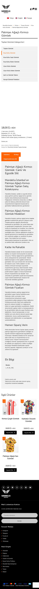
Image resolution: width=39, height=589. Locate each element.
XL (10, 368)
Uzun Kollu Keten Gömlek (11, 71)
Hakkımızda (6, 556)
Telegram (5, 533)
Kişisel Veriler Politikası (9, 561)
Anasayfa (5, 550)
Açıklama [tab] (6, 154)
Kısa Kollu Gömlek (13, 147)
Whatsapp (5, 541)
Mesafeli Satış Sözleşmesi (9, 564)
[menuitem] (10, 18)
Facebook (5, 536)
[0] (32, 9)
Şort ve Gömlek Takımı (10, 75)
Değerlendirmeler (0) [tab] (10, 159)
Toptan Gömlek (22, 147)
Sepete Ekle (9, 433)
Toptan (4, 569)
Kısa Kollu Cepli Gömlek (11, 57)
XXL (12, 368)
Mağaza (5, 553)
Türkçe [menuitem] (12, 18)
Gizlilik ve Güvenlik (8, 558)
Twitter (4, 538)
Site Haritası (6, 566)
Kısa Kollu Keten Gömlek (11, 62)
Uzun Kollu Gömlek (9, 66)
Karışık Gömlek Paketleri (11, 79)
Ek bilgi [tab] (16, 154)
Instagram (5, 530)
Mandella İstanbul (7, 25)
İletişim (4, 571)
